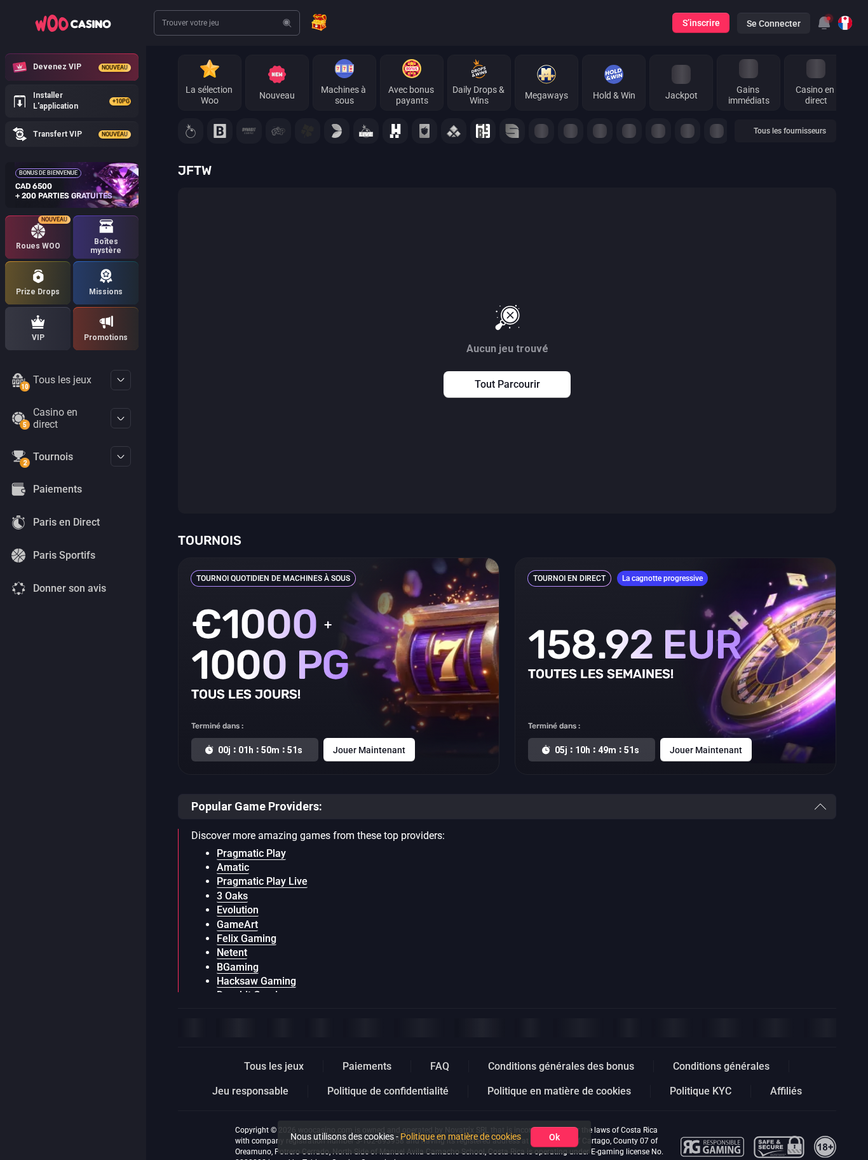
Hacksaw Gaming (256, 981)
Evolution (238, 910)
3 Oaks (232, 896)
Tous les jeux (56, 382)
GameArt (237, 924)
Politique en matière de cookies (559, 1091)
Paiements (366, 1066)
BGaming (238, 967)
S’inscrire (701, 23)
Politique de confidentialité (388, 1091)
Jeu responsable (250, 1091)
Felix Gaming (246, 938)
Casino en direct (50, 418)
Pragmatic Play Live (262, 881)
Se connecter (774, 23)
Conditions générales (721, 1066)
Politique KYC (700, 1091)
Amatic (233, 867)
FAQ (439, 1066)
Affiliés (786, 1091)
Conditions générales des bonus (561, 1066)
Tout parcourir (507, 384)
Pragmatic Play (251, 853)
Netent (232, 952)
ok (554, 1137)
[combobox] (824, 23)
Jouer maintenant (369, 750)
